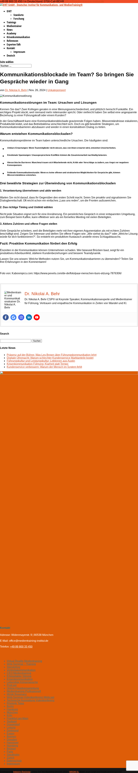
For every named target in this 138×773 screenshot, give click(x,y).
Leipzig (11, 727)
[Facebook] (6, 317)
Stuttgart (12, 721)
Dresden (12, 739)
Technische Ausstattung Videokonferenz (31, 700)
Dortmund (13, 730)
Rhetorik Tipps (15, 703)
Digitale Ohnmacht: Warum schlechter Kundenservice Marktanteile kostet (50, 357)
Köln (9, 715)
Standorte (18, 15)
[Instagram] (21, 317)
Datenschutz (14, 760)
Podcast (11, 685)
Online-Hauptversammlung (23, 688)
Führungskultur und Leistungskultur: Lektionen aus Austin (41, 360)
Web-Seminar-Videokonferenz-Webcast (30, 697)
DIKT (9, 11)
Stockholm (13, 754)
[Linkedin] (29, 317)
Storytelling (13, 667)
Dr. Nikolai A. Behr (16, 90)
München (12, 712)
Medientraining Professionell (24, 691)
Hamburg (12, 709)
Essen (10, 733)
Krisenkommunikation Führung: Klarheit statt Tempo (37, 363)
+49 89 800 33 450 (21, 646)
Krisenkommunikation (18, 37)
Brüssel (11, 748)
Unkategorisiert (56, 90)
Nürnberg (12, 745)
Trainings (11, 22)
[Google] (13, 317)
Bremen (11, 736)
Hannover (13, 742)
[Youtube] (37, 317)
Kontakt (11, 48)
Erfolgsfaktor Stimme (19, 676)
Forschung (18, 18)
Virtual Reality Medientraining (24, 661)
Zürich (10, 757)
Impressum (19, 52)
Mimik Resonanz (17, 694)
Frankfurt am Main (17, 718)
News (10, 30)
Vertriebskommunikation (21, 670)
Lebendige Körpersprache (22, 682)
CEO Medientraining (19, 673)
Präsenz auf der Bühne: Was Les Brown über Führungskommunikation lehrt (51, 354)
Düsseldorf (13, 724)
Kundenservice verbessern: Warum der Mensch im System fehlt (44, 366)
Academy (11, 33)
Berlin (10, 706)
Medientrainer (14, 26)
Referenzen (12, 41)
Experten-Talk (14, 44)
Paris (10, 751)
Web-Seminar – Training (21, 664)
